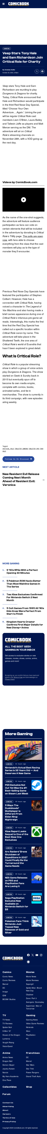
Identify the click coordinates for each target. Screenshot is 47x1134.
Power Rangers (32, 1072)
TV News (6, 1019)
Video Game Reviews (35, 1023)
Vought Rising (8, 1042)
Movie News (31, 976)
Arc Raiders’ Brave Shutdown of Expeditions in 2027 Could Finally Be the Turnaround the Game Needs (16, 858)
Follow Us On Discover (17, 459)
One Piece (7, 1080)
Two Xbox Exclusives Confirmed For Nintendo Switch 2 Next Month (24, 597)
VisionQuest (8, 1046)
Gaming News (32, 1019)
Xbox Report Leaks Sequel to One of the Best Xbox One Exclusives (16, 835)
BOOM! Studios (9, 999)
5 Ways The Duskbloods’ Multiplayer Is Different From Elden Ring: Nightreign (13, 812)
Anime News (8, 1057)
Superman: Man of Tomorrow (34, 1007)
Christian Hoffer (10, 70)
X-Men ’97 (7, 1031)
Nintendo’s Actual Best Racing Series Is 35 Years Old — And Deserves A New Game (22, 770)
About (5, 1110)
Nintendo (30, 1027)
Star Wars (30, 1065)
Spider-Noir (7, 1027)
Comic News (8, 976)
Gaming (7, 48)
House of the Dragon (11, 1035)
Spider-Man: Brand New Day (34, 989)
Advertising (8, 1107)
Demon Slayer (8, 1065)
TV (4, 1015)
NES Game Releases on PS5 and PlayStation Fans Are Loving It (16, 882)
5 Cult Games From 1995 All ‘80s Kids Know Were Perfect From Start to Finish (25, 611)
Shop (29, 1087)
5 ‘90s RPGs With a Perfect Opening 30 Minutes (22, 571)
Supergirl (30, 984)
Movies (30, 972)
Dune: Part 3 (31, 998)
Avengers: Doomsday (35, 1002)
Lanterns (6, 1038)
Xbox (28, 1031)
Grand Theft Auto (33, 1076)
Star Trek (30, 1068)
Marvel (5, 984)
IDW (4, 995)
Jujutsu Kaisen (9, 1068)
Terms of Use (18, 677)
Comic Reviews (9, 980)
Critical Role (8, 449)
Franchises (33, 1053)
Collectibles (10, 1087)
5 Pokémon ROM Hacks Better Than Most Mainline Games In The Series (24, 584)
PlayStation (31, 1035)
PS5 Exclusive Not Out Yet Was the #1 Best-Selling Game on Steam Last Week (16, 789)
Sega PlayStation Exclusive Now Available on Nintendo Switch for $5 (16, 904)
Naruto (5, 1072)
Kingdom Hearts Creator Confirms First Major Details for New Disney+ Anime (25, 624)
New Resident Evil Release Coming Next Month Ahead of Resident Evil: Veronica (21, 479)
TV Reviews (7, 1023)
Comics (7, 972)
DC (4, 988)
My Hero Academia (11, 1076)
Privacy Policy (10, 679)
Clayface (29, 994)
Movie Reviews (32, 980)
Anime (6, 1053)
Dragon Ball (7, 1061)
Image (5, 991)
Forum (7, 1094)
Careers (7, 1114)
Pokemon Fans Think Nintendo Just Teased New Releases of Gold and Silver (17, 927)
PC (27, 1038)
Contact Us (8, 1103)
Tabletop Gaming (21, 449)
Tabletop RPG (34, 449)
